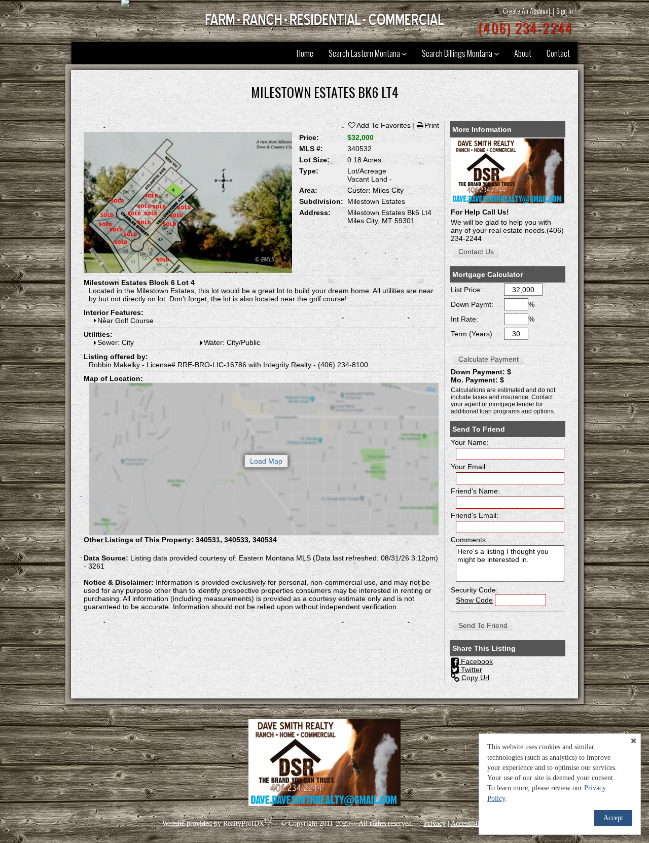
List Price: (466, 290)
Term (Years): (472, 334)
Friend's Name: (475, 491)
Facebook (476, 661)
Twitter (470, 669)
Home (305, 53)
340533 (236, 540)
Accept (613, 818)
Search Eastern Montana (365, 53)
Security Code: (474, 590)
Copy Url (474, 678)
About (522, 53)
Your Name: (470, 442)
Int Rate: (464, 319)
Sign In (564, 10)
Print (431, 125)
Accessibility (469, 823)
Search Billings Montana (458, 53)
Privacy (435, 823)
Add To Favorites (383, 125)
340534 (265, 540)
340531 (208, 540)
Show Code (474, 600)
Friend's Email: (474, 515)
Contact (558, 53)
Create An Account (527, 10)
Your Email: (469, 467)
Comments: (469, 540)
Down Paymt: (472, 304)
